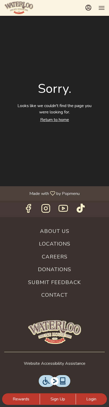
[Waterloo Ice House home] (28, 8)
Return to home (54, 120)
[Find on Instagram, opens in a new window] (46, 210)
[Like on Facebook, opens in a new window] (28, 210)
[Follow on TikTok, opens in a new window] (80, 210)
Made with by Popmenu (42, 193)
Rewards (21, 399)
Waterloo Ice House (54, 332)
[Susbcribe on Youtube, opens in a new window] (63, 210)
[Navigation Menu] (101, 7)
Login (91, 399)
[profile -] (88, 7)
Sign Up (58, 399)
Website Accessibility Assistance (54, 363)
